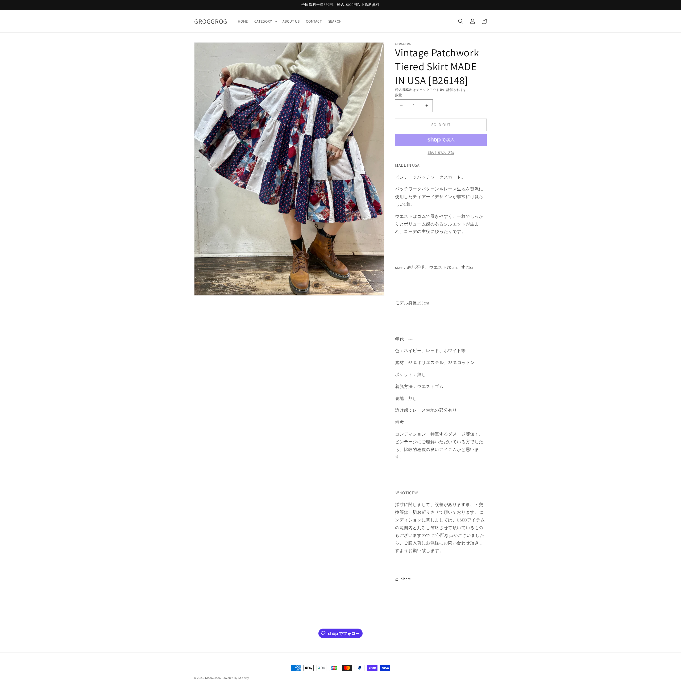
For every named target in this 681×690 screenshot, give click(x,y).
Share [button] (406, 578)
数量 (398, 95)
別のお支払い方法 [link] (441, 152)
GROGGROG (213, 678)
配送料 (407, 90)
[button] (265, 21)
